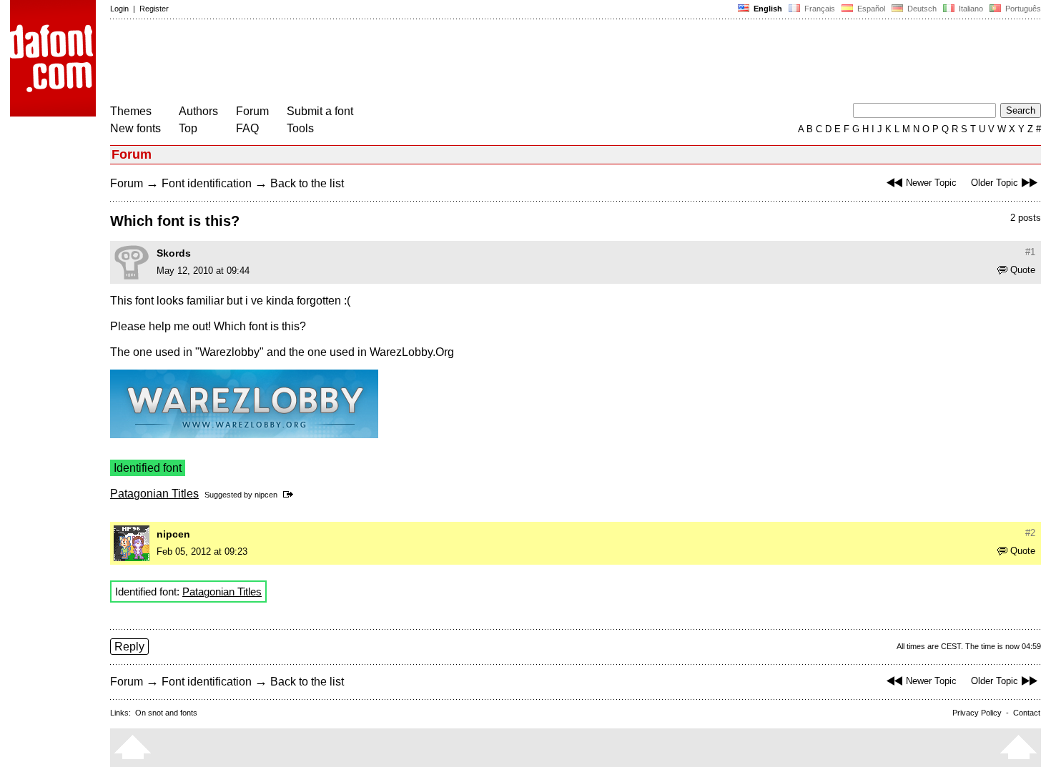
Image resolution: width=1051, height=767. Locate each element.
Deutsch (921, 8)
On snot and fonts (166, 712)
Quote (1022, 269)
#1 (1030, 252)
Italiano (969, 8)
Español (870, 8)
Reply (129, 646)
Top (188, 128)
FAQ (247, 128)
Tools (300, 128)
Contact (1026, 712)
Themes (131, 111)
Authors (198, 111)
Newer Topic (931, 182)
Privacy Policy (977, 712)
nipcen (266, 494)
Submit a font (320, 111)
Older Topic (994, 182)
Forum (252, 111)
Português (1021, 8)
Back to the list (307, 183)
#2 (1030, 533)
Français (818, 8)
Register (154, 8)
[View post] (291, 494)
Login (119, 8)
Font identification (207, 183)
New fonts (135, 128)
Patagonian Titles (154, 494)
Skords (174, 253)
